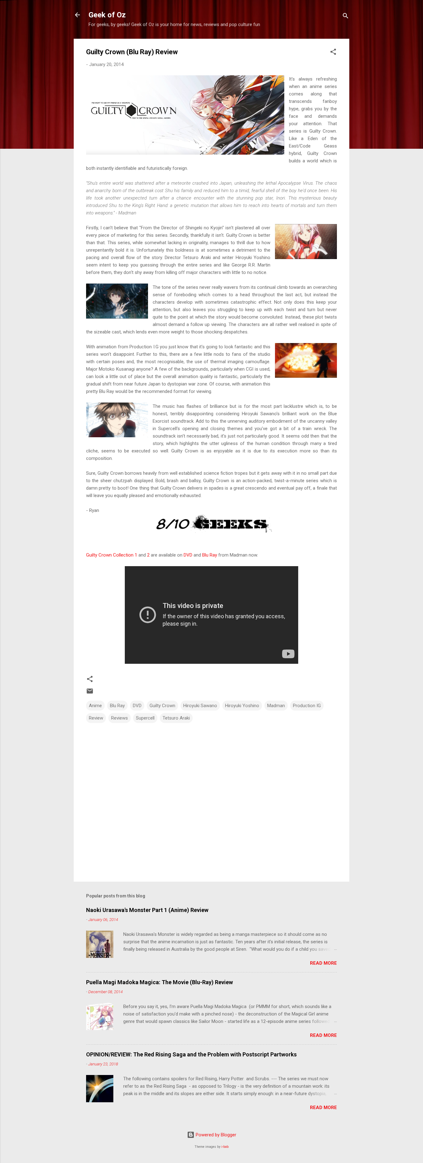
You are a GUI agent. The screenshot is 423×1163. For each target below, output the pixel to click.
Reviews (119, 718)
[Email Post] (90, 693)
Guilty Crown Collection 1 (111, 555)
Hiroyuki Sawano (200, 705)
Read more (323, 963)
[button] (333, 53)
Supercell (145, 718)
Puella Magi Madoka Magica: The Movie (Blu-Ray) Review (159, 982)
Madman (276, 705)
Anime (95, 705)
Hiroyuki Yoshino (242, 705)
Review (96, 718)
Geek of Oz (107, 15)
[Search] (345, 16)
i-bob (225, 1147)
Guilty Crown (162, 705)
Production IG (307, 705)
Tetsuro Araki (176, 718)
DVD (188, 555)
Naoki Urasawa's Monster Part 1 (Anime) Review (147, 910)
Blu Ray (209, 555)
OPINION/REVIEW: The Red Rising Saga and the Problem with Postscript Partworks (191, 1054)
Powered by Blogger (215, 1135)
